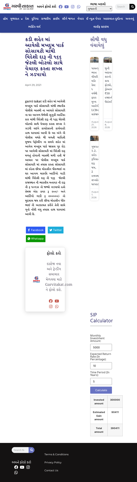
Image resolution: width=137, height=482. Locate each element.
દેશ (27, 19)
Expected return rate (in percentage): (100, 357)
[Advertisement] (101, 254)
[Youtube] (66, 6)
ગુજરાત (14, 19)
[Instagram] (72, 6)
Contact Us (51, 470)
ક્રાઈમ (56, 19)
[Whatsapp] (78, 6)
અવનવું (129, 19)
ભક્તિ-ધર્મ (34, 27)
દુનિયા (35, 19)
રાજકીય (46, 19)
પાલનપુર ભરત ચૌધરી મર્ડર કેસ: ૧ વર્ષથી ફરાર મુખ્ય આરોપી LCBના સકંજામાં (95, 91)
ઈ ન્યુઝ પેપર (93, 19)
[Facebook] (60, 6)
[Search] (132, 7)
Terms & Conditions (56, 454)
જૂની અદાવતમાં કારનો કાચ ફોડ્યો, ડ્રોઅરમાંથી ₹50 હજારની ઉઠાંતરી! (110, 85)
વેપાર (80, 19)
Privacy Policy (52, 462)
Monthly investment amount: (97, 338)
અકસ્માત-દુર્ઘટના (113, 19)
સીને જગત (68, 19)
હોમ (5, 19)
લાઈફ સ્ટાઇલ (101, 27)
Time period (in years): (99, 373)
